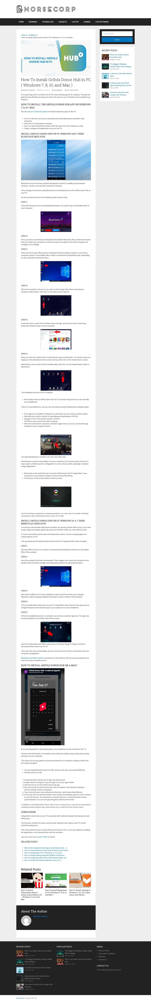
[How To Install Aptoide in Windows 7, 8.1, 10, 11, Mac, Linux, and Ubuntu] (80, 880)
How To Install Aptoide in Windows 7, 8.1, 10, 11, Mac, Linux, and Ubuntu (79, 892)
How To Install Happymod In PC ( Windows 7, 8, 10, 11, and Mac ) (56, 892)
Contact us (103, 960)
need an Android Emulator (37, 112)
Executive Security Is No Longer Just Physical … (119, 93)
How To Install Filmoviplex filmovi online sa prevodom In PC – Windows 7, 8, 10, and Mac (31, 894)
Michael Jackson (29, 90)
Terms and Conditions (107, 954)
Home (21, 22)
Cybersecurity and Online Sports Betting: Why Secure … (121, 84)
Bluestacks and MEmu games (32, 658)
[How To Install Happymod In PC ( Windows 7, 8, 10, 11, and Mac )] (56, 880)
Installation (58, 90)
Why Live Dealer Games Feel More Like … (119, 56)
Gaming (87, 22)
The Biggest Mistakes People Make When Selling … (121, 65)
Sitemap (102, 957)
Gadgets (63, 22)
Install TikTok (42, 837)
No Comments (72, 90)
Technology (48, 22)
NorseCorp (20, 998)
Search (117, 40)
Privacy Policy (104, 951)
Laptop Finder (101, 22)
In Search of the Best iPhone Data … (121, 75)
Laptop (75, 22)
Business (33, 22)
